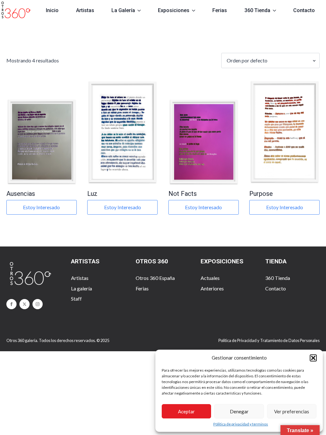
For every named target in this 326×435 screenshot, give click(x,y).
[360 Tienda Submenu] (277, 10)
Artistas (85, 10)
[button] (313, 358)
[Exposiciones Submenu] (196, 10)
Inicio (52, 10)
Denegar (239, 411)
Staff (76, 299)
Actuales (210, 278)
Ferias (219, 10)
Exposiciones (173, 10)
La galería (81, 288)
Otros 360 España (155, 278)
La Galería (123, 10)
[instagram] (37, 304)
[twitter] (24, 304)
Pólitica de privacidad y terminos (240, 424)
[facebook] (11, 304)
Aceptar (186, 411)
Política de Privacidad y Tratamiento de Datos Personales (269, 340)
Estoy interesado (41, 207)
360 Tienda (257, 10)
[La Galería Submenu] (142, 10)
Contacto (304, 10)
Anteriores (212, 288)
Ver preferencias (291, 411)
